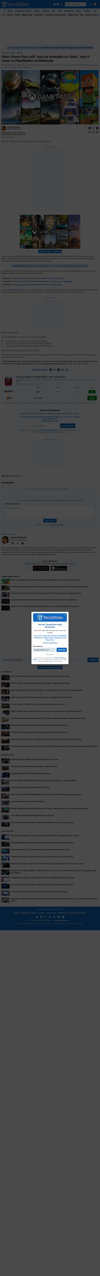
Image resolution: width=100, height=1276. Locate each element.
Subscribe (61, 650)
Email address (38, 646)
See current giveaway (50, 643)
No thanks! (50, 654)
